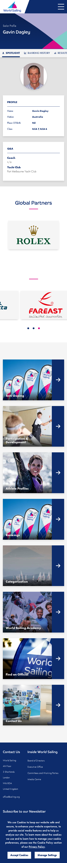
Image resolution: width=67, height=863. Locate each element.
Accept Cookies (19, 855)
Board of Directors (36, 760)
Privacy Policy (37, 847)
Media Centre (34, 779)
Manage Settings (47, 855)
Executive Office (35, 766)
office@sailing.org (11, 796)
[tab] (28, 328)
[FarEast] (33, 305)
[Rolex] (33, 235)
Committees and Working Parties (43, 773)
